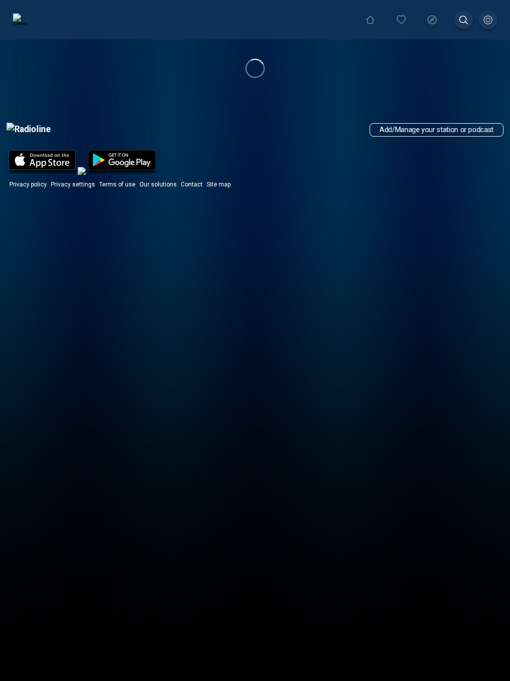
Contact (192, 184)
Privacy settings (73, 184)
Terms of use (117, 184)
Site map (219, 184)
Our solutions (158, 184)
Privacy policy (28, 184)
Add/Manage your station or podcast (437, 130)
